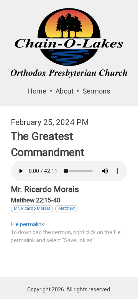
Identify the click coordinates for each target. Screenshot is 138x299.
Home (37, 91)
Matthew (66, 208)
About (65, 91)
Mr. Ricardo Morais (32, 208)
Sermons (96, 91)
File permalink (27, 224)
